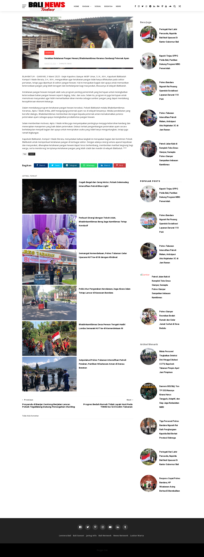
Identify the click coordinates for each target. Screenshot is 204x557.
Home (76, 6)
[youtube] (166, 6)
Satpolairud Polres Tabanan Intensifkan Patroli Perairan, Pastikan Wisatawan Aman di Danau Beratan (102, 364)
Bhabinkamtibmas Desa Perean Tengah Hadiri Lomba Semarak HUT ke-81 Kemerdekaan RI (102, 326)
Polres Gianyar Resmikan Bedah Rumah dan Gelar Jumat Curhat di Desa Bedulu (169, 319)
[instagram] (139, 6)
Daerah (49, 53)
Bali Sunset (78, 535)
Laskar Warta (137, 535)
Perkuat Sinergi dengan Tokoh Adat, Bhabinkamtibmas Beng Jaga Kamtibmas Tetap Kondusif (103, 222)
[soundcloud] (170, 6)
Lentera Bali (65, 535)
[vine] (162, 6)
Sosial (98, 6)
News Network (120, 535)
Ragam (85, 6)
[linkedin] (154, 6)
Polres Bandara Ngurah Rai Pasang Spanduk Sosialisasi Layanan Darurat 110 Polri (168, 90)
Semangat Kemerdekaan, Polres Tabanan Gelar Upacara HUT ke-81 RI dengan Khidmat (103, 255)
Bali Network (105, 535)
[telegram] (150, 6)
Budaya (108, 6)
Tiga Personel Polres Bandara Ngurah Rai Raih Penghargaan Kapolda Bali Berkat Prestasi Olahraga (169, 429)
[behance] (158, 6)
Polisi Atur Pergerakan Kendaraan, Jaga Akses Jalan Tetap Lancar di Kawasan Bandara (104, 291)
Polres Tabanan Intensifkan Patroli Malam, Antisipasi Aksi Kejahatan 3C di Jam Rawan (168, 121)
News (118, 6)
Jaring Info (91, 535)
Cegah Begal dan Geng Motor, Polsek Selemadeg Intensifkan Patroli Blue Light (104, 184)
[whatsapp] (146, 6)
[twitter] (142, 6)
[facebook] (135, 6)
